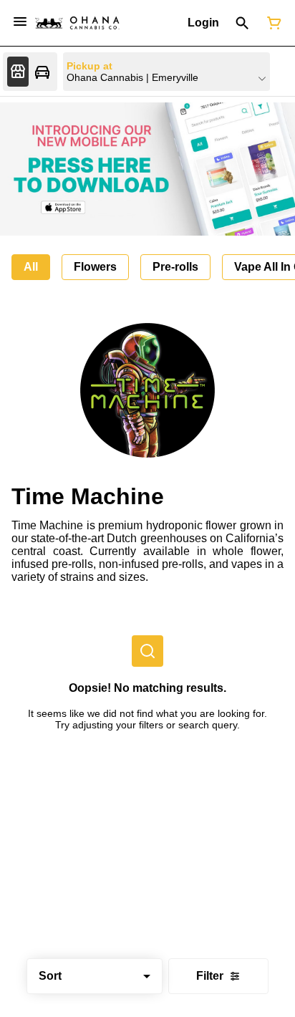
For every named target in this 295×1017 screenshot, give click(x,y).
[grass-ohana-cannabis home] (77, 23)
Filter (209, 976)
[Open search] (242, 23)
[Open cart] (271, 23)
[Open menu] (20, 21)
